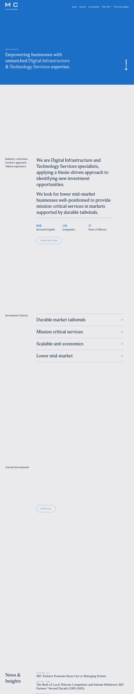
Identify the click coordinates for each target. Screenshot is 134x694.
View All (46, 509)
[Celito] (68, 466)
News (47, 673)
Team (74, 7)
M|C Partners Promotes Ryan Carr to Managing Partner (71, 676)
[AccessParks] (40, 466)
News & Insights (121, 7)
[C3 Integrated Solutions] (58, 466)
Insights (48, 681)
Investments (94, 7)
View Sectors (48, 240)
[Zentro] (98, 466)
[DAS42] (88, 466)
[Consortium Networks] (78, 466)
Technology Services (30, 67)
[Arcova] (48, 466)
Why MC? (106, 7)
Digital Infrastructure (49, 61)
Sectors (82, 7)
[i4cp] (93, 466)
